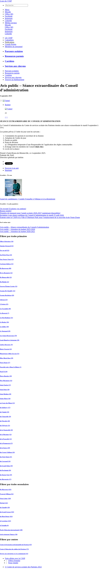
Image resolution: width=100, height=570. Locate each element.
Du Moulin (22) (4, 282)
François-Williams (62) (7, 494)
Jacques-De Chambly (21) (7, 291)
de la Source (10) (5, 448)
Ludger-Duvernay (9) (6, 344)
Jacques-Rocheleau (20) (7, 295)
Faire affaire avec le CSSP (15, 558)
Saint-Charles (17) (5, 385)
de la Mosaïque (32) (6, 434)
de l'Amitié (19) (4, 412)
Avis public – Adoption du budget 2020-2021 (17, 231)
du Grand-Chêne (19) (6, 466)
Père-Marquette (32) (6, 380)
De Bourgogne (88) (5, 268)
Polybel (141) (4, 503)
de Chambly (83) (5, 507)
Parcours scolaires (14, 51)
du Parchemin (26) (5, 470)
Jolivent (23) (4, 299)
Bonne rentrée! (5, 211)
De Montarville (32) (6, 277)
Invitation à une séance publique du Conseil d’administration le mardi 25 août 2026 (32, 215)
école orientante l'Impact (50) (8, 534)
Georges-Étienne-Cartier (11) (8, 286)
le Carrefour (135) (5, 521)
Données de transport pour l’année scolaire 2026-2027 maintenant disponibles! (30, 213)
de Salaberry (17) (5, 407)
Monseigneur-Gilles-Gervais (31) (9, 353)
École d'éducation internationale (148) (11, 530)
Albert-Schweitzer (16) (6, 241)
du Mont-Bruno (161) (6, 516)
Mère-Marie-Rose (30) (6, 358)
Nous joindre (13, 563)
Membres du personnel (13, 47)
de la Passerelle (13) (6, 439)
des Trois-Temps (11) (6, 457)
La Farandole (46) (5, 308)
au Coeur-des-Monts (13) (7, 403)
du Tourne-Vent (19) (6, 475)
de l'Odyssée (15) (5, 425)
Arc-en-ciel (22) (4, 250)
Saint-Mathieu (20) (5, 394)
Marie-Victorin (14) (6, 349)
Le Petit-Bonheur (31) (6, 317)
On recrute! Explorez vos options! (13, 209)
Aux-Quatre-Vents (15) (7, 259)
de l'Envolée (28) (5, 421)
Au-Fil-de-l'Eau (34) (6, 255)
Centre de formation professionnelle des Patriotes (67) (16, 544)
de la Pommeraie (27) (6, 443)
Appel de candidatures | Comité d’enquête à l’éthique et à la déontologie (27, 199)
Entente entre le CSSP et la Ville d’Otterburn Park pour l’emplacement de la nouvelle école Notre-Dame (40, 217)
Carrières (9, 61)
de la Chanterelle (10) (6, 430)
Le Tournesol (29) (5, 331)
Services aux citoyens (15, 66)
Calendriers (9, 40)
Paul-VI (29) (3, 371)
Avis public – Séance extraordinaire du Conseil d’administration (24, 227)
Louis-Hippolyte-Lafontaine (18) (9, 340)
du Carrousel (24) (5, 461)
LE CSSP (8, 38)
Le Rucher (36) (4, 322)
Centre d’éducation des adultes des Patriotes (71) (14, 549)
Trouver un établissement (14, 80)
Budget (7, 105)
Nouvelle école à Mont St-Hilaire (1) (10, 367)
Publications (9, 42)
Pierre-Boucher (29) (6, 376)
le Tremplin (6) (4, 525)
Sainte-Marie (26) (5, 398)
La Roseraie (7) (4, 313)
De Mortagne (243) (5, 489)
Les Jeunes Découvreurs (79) (8, 335)
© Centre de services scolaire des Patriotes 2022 (23, 567)
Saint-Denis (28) (5, 389)
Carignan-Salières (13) (6, 264)
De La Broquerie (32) (6, 273)
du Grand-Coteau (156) (7, 512)
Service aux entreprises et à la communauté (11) (14, 553)
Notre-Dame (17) (5, 362)
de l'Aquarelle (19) (5, 416)
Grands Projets (10, 44)
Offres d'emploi (14, 561)
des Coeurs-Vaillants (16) (7, 452)
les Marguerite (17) (5, 479)
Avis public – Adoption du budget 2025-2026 (17, 229)
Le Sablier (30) (4, 326)
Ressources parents (14, 56)
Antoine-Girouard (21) (7, 246)
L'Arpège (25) (4, 304)
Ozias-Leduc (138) (5, 498)
